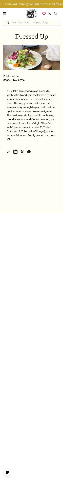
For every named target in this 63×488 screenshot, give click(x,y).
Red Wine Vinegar (34, 131)
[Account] (49, 14)
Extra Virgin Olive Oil (39, 123)
